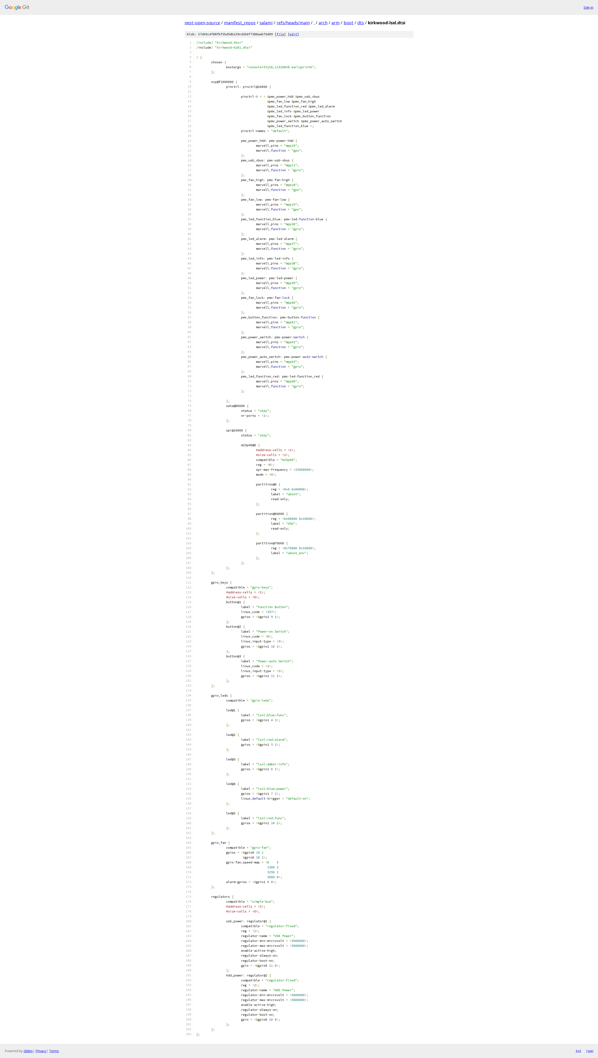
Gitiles (28, 1051)
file (280, 34)
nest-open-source (202, 22)
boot (348, 22)
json (589, 1051)
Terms (54, 1051)
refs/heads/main (293, 22)
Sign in (588, 7)
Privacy (41, 1051)
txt (578, 1051)
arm (335, 22)
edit (293, 34)
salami (266, 22)
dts (360, 22)
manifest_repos (240, 22)
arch (323, 22)
